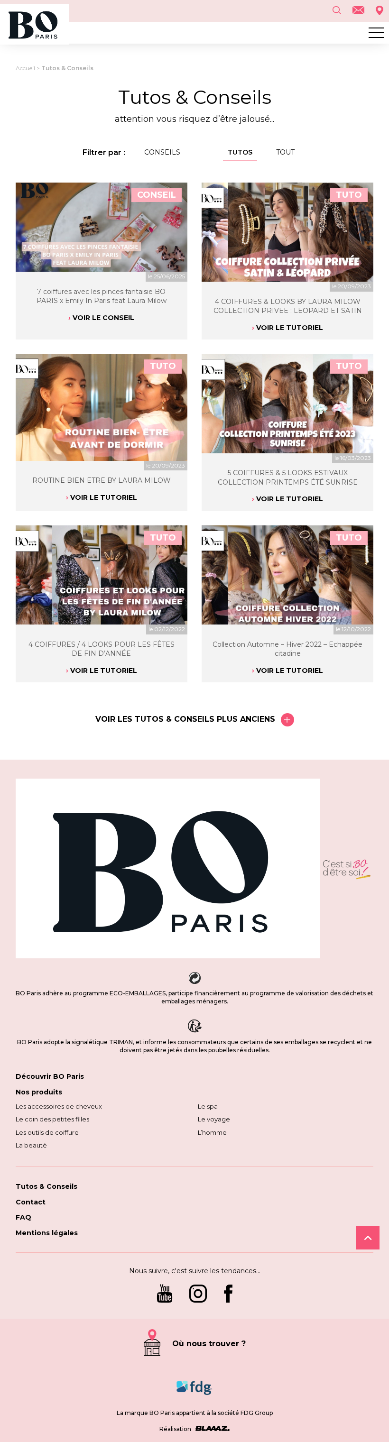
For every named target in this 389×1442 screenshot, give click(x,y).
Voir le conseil (103, 317)
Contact (31, 1202)
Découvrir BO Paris (50, 1076)
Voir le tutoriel (289, 327)
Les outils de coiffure (47, 1132)
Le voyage (214, 1119)
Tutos (240, 152)
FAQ (23, 1217)
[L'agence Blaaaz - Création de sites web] (211, 1429)
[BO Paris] (168, 869)
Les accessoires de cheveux (59, 1106)
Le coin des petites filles (52, 1119)
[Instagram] (198, 1294)
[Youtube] (164, 1294)
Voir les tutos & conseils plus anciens (185, 719)
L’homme (212, 1132)
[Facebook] (228, 1294)
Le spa (208, 1106)
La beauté (31, 1145)
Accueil (25, 68)
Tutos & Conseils (46, 1186)
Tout (285, 152)
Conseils (162, 152)
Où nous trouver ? (209, 1343)
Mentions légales (47, 1233)
